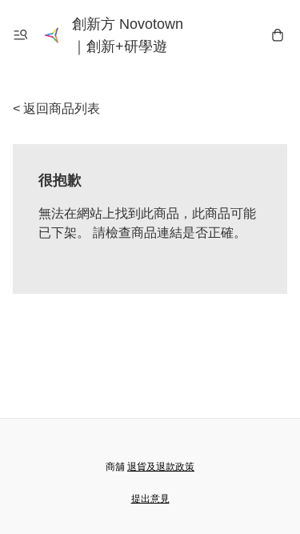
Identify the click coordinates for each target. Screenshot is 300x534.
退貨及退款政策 (160, 466)
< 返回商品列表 (56, 108)
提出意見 (150, 498)
